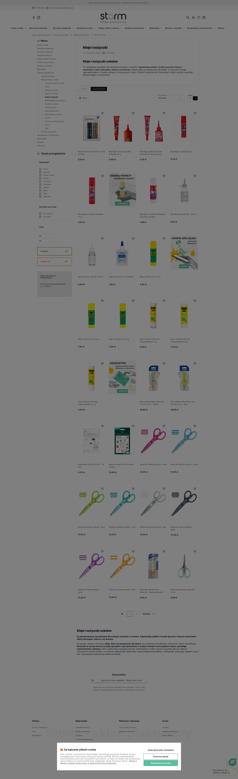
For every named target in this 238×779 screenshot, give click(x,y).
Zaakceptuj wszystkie (160, 763)
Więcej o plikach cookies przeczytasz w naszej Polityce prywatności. (98, 762)
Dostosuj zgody (160, 756)
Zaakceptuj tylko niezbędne (161, 750)
